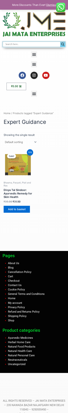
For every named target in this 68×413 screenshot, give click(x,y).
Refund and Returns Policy (24, 311)
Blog (10, 267)
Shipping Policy (17, 316)
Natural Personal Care (21, 355)
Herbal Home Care (19, 342)
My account (15, 302)
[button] (34, 54)
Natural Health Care (20, 351)
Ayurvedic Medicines (20, 337)
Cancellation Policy (19, 272)
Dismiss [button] (51, 5)
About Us (13, 263)
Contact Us (15, 285)
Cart (10, 276)
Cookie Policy (16, 289)
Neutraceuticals (17, 359)
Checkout (14, 280)
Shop (11, 320)
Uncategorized (16, 364)
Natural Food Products (21, 346)
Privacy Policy (16, 307)
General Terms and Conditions (26, 294)
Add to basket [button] (17, 209)
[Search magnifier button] (62, 44)
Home (7, 113)
